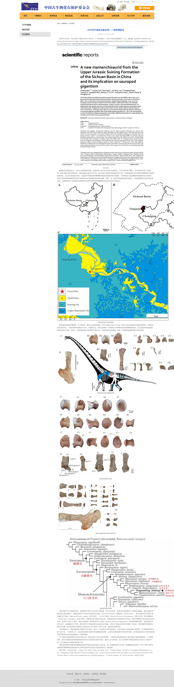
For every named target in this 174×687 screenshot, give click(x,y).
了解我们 (38, 16)
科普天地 (84, 16)
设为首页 (70, 674)
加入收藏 (120, 2)
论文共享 (131, 16)
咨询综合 (53, 16)
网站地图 (126, 2)
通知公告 (78, 674)
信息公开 (100, 16)
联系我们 (86, 674)
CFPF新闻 (26, 25)
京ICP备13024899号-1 (81, 683)
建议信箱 (146, 16)
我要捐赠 (146, 8)
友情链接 (94, 674)
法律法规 (115, 16)
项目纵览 (69, 16)
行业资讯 (26, 34)
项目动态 (26, 30)
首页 (25, 16)
